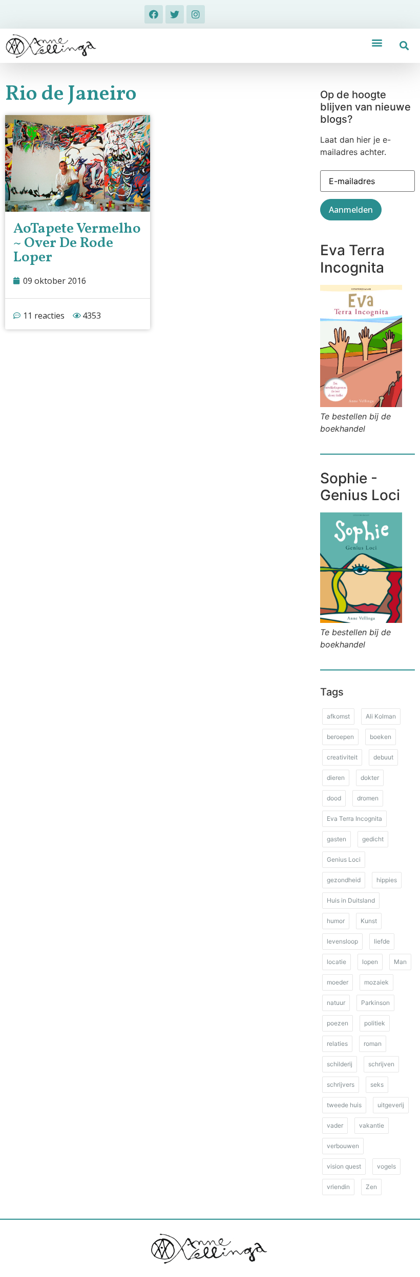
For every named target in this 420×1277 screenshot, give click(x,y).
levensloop (342, 941)
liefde (382, 941)
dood (334, 798)
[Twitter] (174, 14)
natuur (336, 1002)
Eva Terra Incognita (354, 818)
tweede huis (344, 1105)
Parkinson (375, 1002)
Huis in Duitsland (351, 900)
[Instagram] (195, 14)
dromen (368, 798)
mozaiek (376, 982)
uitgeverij (390, 1105)
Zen (371, 1187)
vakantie (371, 1125)
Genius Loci (344, 859)
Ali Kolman (381, 716)
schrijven (381, 1064)
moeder (337, 982)
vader (335, 1125)
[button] (377, 42)
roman (373, 1043)
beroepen (340, 737)
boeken (380, 737)
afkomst (338, 716)
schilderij (339, 1064)
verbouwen (343, 1146)
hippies (386, 880)
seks (377, 1084)
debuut (383, 757)
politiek (374, 1023)
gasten (336, 839)
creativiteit (342, 757)
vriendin (338, 1187)
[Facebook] (153, 14)
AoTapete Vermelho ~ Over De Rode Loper (77, 243)
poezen (337, 1023)
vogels (386, 1166)
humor (336, 921)
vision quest (344, 1166)
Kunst (369, 921)
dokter (370, 777)
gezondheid (344, 880)
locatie (336, 962)
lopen (370, 962)
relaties (337, 1043)
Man (400, 962)
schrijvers (340, 1084)
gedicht (373, 839)
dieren (336, 777)
